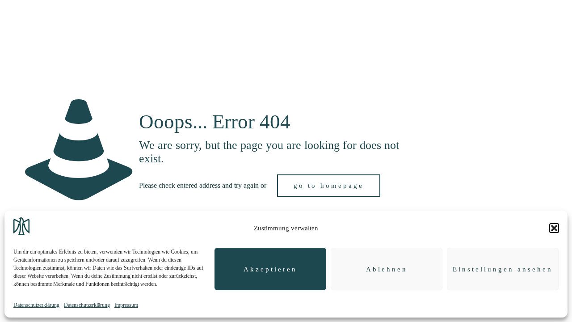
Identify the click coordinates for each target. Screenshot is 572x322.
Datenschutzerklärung (36, 305)
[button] (554, 228)
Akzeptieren (270, 269)
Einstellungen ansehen (503, 269)
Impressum (126, 305)
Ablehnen (387, 269)
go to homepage (329, 185)
